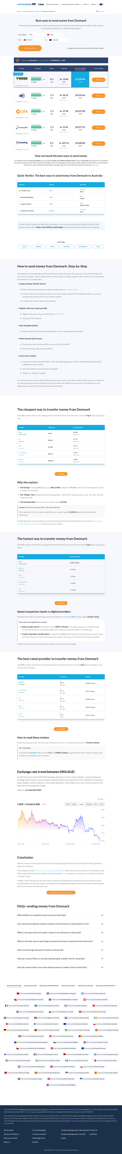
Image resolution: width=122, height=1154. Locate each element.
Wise (51, 190)
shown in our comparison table (46, 870)
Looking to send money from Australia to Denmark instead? (85, 48)
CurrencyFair (23, 453)
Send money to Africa (68, 985)
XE (58, 314)
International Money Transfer (70, 4)
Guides (85, 4)
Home (19, 11)
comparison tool (72, 289)
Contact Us (93, 1130)
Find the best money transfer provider (61, 892)
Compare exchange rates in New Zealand (75, 1130)
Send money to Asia (30, 985)
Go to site (99, 80)
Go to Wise (61, 474)
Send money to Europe (14, 985)
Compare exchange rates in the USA (73, 1134)
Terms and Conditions (11, 1134)
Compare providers (30, 48)
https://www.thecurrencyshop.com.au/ (34, 1109)
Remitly (51, 211)
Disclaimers (101, 11)
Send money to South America (49, 985)
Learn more (94, 165)
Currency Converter (39, 1134)
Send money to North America (105, 985)
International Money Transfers (31, 11)
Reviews (93, 4)
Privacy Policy (9, 1130)
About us (7, 1142)
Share (101, 799)
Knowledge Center (38, 1138)
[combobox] (54, 34)
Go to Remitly (61, 729)
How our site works (10, 1138)
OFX (62, 314)
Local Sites (93, 1134)
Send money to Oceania (85, 985)
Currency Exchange (52, 4)
